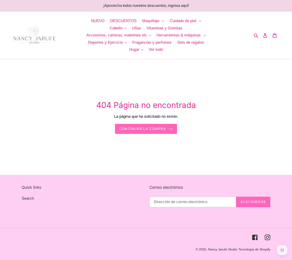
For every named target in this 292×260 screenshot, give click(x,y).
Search (28, 198)
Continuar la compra (142, 129)
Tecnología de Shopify (254, 249)
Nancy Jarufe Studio (222, 249)
